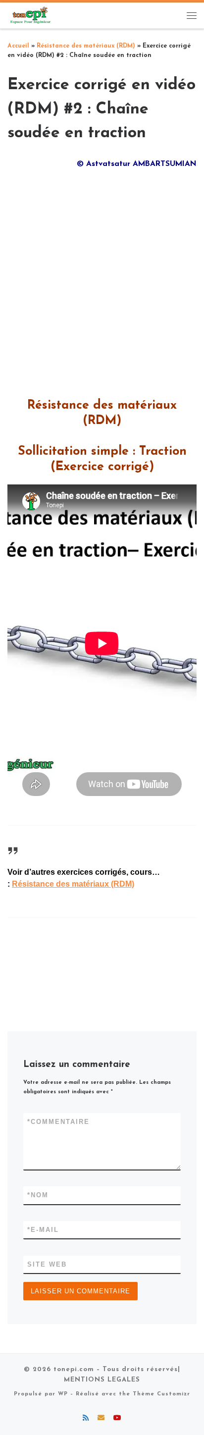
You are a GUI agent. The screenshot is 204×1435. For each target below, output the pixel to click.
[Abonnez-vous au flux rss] (86, 1418)
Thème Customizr (161, 1394)
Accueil (18, 46)
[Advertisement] (102, 280)
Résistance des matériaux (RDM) (86, 46)
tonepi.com (73, 1369)
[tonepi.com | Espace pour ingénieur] (29, 15)
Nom (38, 1195)
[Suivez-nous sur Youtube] (117, 1418)
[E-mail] (101, 1418)
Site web (47, 1264)
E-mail (43, 1229)
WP (63, 1394)
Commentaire (58, 1121)
